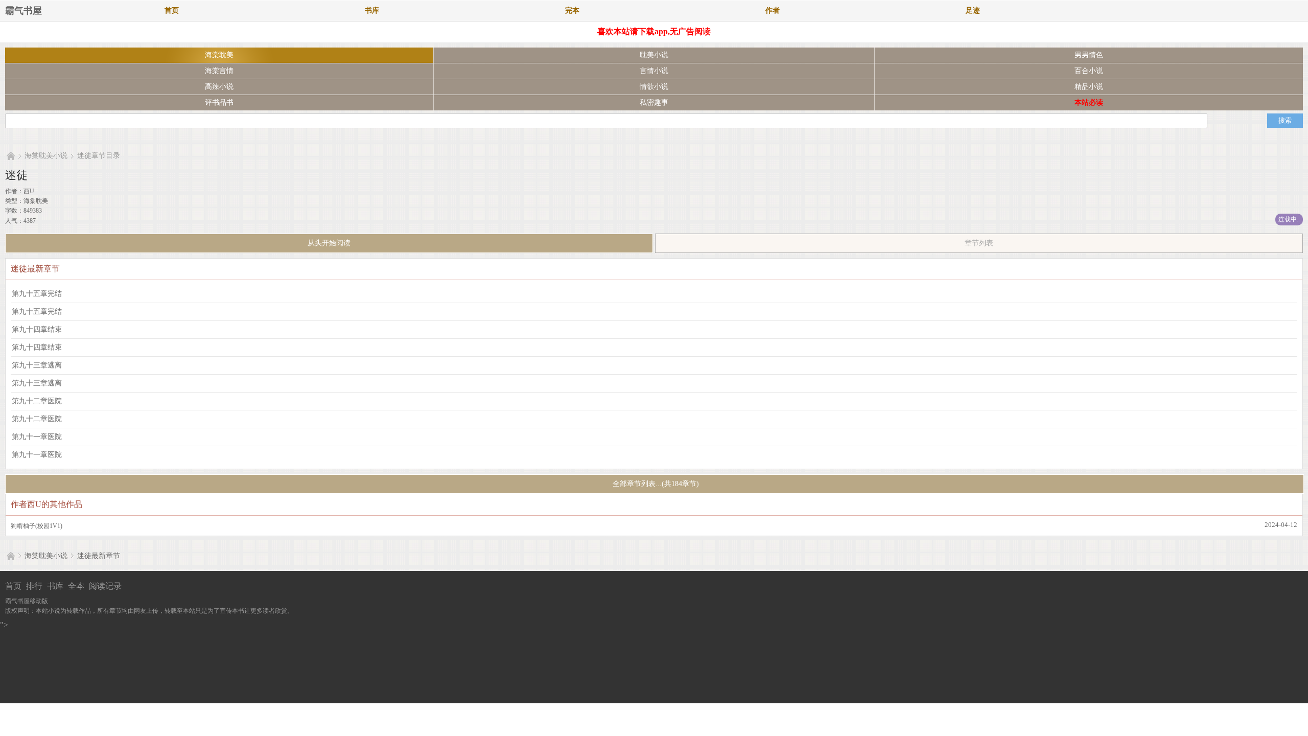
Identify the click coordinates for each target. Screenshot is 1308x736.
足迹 (973, 10)
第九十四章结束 (37, 329)
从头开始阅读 (329, 243)
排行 (34, 586)
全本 (76, 586)
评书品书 (219, 102)
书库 (372, 10)
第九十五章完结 (37, 293)
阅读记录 (105, 586)
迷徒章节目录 (98, 155)
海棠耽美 (219, 55)
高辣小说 (219, 86)
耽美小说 (654, 55)
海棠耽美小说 (46, 155)
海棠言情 (219, 71)
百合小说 (1089, 71)
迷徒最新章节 (98, 556)
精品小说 (1089, 86)
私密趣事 (654, 102)
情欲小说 (654, 86)
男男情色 (1089, 55)
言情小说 (654, 71)
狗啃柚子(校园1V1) (36, 526)
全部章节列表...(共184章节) (655, 484)
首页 (172, 10)
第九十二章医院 (37, 401)
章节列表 (979, 243)
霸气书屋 (23, 11)
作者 (772, 10)
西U (29, 191)
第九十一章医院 (37, 437)
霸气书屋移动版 (26, 601)
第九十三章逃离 (37, 365)
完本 (572, 10)
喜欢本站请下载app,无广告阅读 (654, 31)
